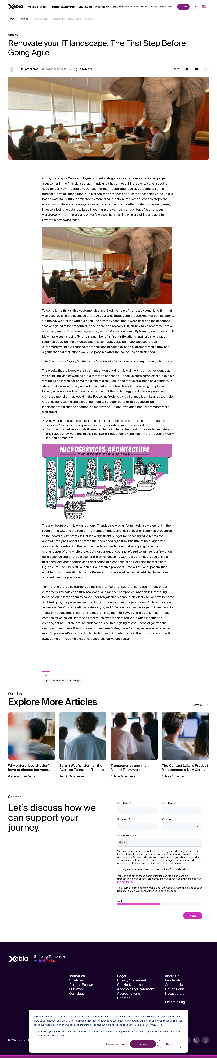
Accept (143, 1043)
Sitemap (123, 998)
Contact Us (174, 984)
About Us (172, 976)
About (170, 6)
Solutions (143, 6)
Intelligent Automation (63, 7)
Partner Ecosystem (84, 984)
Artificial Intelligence (38, 7)
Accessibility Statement (135, 989)
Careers (162, 6)
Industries (124, 6)
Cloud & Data (85, 7)
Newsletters (174, 993)
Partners (134, 6)
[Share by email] (196, 69)
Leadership (174, 980)
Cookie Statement (131, 984)
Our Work (76, 989)
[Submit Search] (195, 7)
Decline (170, 1043)
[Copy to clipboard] (205, 69)
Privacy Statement (131, 980)
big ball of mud (130, 397)
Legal (121, 976)
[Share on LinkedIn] (187, 69)
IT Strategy (74, 680)
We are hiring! (175, 1002)
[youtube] (196, 1040)
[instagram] (205, 1040)
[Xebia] (15, 6)
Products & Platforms (106, 7)
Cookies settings (115, 1043)
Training (153, 6)
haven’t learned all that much (83, 618)
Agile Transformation (54, 680)
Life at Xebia (175, 989)
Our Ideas (77, 993)
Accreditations (128, 993)
